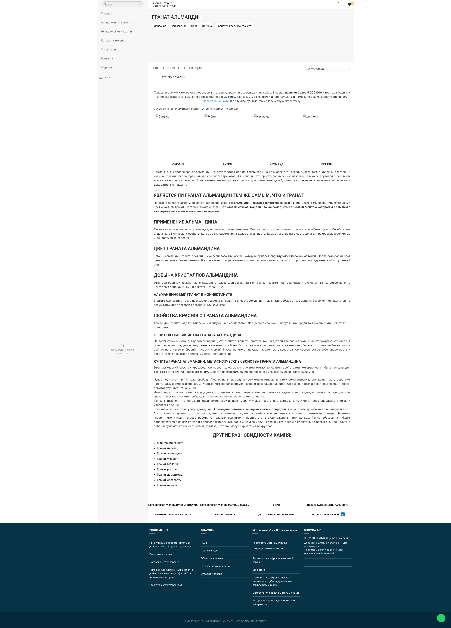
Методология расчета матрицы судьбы (224, 505)
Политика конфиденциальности (327, 505)
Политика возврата (160, 554)
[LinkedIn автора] (343, 514)
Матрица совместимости (267, 548)
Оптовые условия (211, 573)
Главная (106, 13)
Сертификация (209, 550)
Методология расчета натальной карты (173, 505)
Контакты (107, 58)
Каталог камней (194, 621)
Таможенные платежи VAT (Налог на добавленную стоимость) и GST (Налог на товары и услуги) (172, 573)
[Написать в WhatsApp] (441, 618)
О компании (213, 621)
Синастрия (258, 569)
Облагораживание (212, 558)
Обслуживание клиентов (251, 621)
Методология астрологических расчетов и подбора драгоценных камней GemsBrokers (273, 581)
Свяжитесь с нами (216, 101)
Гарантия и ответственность (166, 584)
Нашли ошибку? (225, 514)
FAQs (204, 542)
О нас (276, 505)
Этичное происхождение (216, 565)
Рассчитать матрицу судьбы (269, 542)
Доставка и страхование (164, 561)
